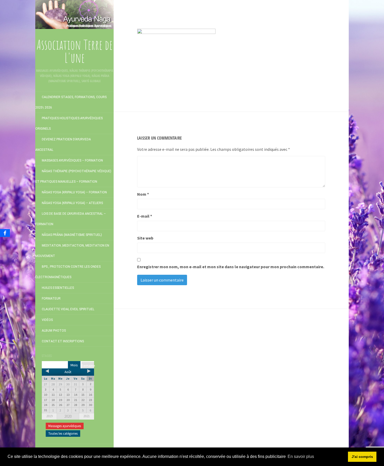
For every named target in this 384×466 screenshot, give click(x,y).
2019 (49, 416)
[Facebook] (5, 233)
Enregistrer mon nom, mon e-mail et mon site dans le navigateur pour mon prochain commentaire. (230, 266)
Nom (143, 194)
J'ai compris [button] (362, 457)
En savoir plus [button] (301, 456)
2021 (86, 416)
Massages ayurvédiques (64, 426)
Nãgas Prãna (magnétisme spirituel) (72, 235)
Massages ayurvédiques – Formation (72, 160)
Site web (145, 238)
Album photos (54, 330)
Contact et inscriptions (63, 341)
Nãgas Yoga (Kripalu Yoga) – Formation (74, 192)
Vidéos (47, 320)
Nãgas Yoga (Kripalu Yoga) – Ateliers (72, 203)
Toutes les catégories (63, 433)
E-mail (144, 216)
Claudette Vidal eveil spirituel (68, 309)
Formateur (51, 298)
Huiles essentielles (58, 288)
